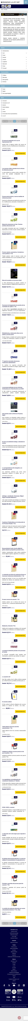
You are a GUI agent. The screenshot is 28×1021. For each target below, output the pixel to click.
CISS (4, 109)
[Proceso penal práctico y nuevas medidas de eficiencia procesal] (14, 190)
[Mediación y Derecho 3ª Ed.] (14, 619)
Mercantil (5, 63)
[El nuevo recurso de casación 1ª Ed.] (14, 594)
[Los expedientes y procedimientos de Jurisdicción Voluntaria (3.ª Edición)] (14, 773)
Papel (4, 89)
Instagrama (19, 985)
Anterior (6, 121)
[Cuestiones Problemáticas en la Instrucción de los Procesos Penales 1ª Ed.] (14, 515)
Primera (3, 121)
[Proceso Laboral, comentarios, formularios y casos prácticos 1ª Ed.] (14, 245)
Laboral (4, 59)
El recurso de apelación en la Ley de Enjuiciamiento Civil (11, 141)
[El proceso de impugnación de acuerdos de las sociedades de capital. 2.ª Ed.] (14, 298)
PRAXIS (14, 975)
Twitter (9, 985)
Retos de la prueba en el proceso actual (11, 280)
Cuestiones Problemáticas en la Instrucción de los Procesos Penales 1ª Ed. (13, 523)
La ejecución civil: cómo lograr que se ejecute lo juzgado (14, 834)
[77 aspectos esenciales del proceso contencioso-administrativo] (14, 354)
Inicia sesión (3, 6)
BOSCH (4, 105)
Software (14, 953)
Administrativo (6, 50)
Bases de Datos (14, 951)
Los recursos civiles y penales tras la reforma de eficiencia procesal (13, 169)
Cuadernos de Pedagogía (14, 972)
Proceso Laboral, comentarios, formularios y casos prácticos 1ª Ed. (13, 253)
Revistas (4, 81)
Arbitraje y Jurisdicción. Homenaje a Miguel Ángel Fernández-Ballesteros (13, 496)
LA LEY (4, 115)
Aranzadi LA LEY (6, 102)
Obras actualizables (14, 948)
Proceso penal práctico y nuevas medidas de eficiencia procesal (13, 197)
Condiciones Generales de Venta (14, 956)
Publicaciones (14, 946)
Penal (4, 66)
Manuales (5, 77)
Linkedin (24, 985)
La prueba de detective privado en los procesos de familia (13, 651)
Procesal (4, 68)
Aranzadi (5, 100)
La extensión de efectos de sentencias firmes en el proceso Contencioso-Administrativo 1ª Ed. (14, 575)
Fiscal (4, 55)
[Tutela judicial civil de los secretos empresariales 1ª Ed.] (14, 720)
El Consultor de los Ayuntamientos (10, 113)
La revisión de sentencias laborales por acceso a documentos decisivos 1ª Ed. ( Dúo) (13, 909)
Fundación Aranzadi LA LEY (14, 979)
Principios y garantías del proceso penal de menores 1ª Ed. (12, 884)
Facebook (4, 985)
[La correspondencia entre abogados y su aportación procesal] (14, 461)
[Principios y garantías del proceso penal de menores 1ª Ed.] (14, 878)
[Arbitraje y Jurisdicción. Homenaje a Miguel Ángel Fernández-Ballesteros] (14, 489)
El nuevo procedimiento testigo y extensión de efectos (13, 442)
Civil (3, 53)
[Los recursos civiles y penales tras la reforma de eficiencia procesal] (14, 162)
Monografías (5, 79)
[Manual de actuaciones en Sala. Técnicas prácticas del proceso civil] (14, 218)
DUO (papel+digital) (7, 93)
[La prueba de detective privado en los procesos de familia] (14, 644)
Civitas (4, 111)
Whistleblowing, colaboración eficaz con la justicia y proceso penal (12, 333)
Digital (4, 91)
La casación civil (6, 676)
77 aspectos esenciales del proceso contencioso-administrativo (11, 362)
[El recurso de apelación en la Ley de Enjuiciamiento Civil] (14, 134)
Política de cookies (14, 934)
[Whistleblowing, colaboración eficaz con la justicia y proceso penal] (14, 326)
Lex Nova (14, 967)
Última (25, 121)
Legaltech (5, 61)
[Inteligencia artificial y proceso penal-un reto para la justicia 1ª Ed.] (14, 746)
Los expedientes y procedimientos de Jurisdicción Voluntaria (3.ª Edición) (11, 780)
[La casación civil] (14, 670)
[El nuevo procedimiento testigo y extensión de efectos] (14, 435)
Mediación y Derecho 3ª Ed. (9, 626)
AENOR (14, 980)
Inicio (2, 9)
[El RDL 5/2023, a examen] (14, 801)
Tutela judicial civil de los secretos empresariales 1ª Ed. (10, 727)
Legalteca (14, 955)
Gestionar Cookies (14, 938)
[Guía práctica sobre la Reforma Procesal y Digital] (14, 407)
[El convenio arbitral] (14, 695)
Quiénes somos (14, 931)
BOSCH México (6, 107)
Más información (20, 153)
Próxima (22, 121)
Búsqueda (9, 6)
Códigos (4, 75)
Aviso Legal (14, 936)
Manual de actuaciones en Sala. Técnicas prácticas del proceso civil (12, 225)
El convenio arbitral (7, 701)
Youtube (14, 985)
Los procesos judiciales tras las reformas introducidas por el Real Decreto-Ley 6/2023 (13, 388)
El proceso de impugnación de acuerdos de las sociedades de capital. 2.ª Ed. (13, 306)
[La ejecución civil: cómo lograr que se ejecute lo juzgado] (14, 827)
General (4, 57)
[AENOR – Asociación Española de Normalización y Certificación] (14, 993)
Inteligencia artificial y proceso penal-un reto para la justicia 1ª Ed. (13, 752)
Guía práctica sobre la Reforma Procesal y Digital (12, 414)
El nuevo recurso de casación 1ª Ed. (11, 599)
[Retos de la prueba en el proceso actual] (14, 274)
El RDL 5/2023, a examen (8, 807)
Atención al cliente (14, 942)
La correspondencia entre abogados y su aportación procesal (12, 468)
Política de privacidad (14, 933)
